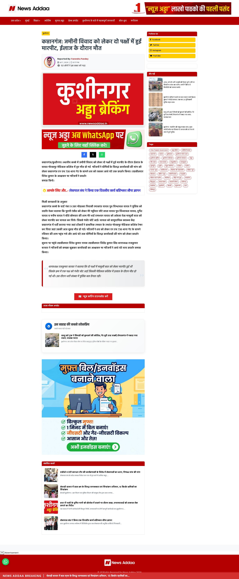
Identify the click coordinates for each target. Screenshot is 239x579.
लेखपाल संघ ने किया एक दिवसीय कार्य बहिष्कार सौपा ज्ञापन (105, 190)
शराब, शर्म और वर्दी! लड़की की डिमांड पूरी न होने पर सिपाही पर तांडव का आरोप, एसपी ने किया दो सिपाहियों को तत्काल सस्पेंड (179, 85)
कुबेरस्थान (169, 154)
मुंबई (27, 21)
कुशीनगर (46, 33)
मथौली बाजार (172, 174)
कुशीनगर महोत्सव (168, 158)
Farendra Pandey (79, 59)
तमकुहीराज (173, 162)
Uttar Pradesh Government (159, 150)
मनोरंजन (134, 21)
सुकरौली (161, 185)
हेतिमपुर (152, 189)
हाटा (185, 185)
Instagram (156, 50)
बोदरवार (152, 174)
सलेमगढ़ (183, 182)
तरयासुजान (183, 162)
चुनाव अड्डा (59, 21)
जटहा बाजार (163, 162)
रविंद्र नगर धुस (177, 178)
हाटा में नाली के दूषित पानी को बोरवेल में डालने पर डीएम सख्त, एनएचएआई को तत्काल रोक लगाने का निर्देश (99, 504)
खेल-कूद (123, 21)
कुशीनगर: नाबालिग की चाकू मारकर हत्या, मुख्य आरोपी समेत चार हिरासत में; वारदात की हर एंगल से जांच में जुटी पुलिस (179, 130)
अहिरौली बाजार (186, 150)
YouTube (156, 55)
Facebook (156, 39)
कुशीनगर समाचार (181, 158)
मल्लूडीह (182, 174)
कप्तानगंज (152, 154)
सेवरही (169, 185)
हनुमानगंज (177, 185)
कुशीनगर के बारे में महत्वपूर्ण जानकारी (98, 21)
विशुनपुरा (152, 182)
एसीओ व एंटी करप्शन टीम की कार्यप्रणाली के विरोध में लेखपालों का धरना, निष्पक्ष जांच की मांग (100, 472)
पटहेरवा (179, 166)
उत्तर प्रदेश (15, 21)
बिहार (36, 21)
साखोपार (152, 185)
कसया (161, 154)
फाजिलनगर (164, 170)
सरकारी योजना (174, 182)
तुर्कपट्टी (152, 166)
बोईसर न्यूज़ (190, 170)
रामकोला (187, 178)
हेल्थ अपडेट (73, 21)
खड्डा (191, 158)
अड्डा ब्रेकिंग (175, 150)
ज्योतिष (47, 21)
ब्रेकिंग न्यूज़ (162, 174)
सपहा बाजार (162, 182)
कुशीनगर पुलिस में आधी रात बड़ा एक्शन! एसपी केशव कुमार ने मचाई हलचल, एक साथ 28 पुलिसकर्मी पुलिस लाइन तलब (179, 100)
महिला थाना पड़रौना (155, 178)
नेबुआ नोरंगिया (169, 166)
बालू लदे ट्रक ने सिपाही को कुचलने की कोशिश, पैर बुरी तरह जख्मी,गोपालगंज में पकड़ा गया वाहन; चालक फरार (99, 337)
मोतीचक (167, 178)
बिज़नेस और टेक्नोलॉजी (177, 170)
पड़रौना (187, 166)
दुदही (160, 166)
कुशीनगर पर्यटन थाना (182, 154)
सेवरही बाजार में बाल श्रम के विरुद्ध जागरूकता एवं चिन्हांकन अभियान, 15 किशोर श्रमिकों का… (87, 575)
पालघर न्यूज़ (153, 170)
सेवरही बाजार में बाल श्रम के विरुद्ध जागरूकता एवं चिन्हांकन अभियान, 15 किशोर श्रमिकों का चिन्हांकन (98, 488)
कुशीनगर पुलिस (154, 158)
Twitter (155, 45)
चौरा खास (153, 162)
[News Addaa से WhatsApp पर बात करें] (5, 561)
